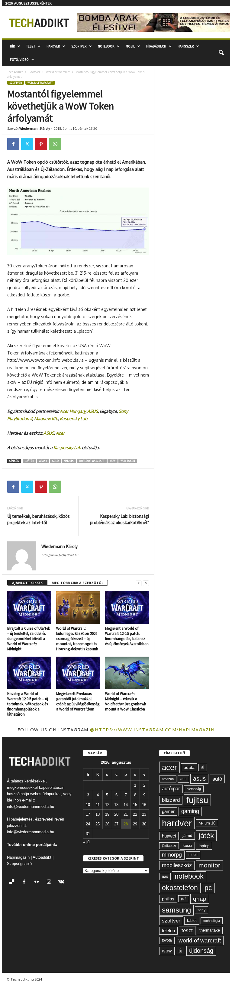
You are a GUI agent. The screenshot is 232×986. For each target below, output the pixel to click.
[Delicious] (13, 882)
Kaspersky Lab (74, 418)
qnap (199, 898)
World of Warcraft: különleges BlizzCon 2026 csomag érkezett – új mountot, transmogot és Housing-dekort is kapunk (77, 638)
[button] (221, 53)
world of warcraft (92, 460)
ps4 (183, 898)
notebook (189, 876)
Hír (12, 46)
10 (88, 804)
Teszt (30, 46)
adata (189, 767)
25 (97, 824)
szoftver (171, 921)
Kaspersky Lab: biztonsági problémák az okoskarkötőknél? (119, 519)
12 (107, 804)
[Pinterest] (41, 144)
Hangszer (186, 46)
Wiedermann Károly (34, 128)
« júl (86, 842)
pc (208, 888)
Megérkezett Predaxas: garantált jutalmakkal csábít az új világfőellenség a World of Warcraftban (77, 701)
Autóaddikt (42, 857)
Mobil (130, 46)
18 (97, 814)
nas (165, 876)
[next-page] (146, 583)
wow (112, 460)
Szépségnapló (19, 863)
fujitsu (197, 800)
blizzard (171, 800)
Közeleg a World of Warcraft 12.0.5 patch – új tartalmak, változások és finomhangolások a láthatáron (27, 704)
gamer (168, 811)
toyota (167, 940)
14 (126, 804)
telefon (168, 930)
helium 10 (206, 823)
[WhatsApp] (55, 144)
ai (202, 767)
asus (199, 778)
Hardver (53, 46)
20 (116, 814)
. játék (29, 460)
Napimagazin (18, 857)
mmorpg (69, 460)
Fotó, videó (19, 59)
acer (169, 767)
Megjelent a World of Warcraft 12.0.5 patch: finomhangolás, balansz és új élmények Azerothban (127, 636)
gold (55, 460)
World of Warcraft (58, 72)
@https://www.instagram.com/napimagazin (152, 729)
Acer (60, 433)
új (180, 950)
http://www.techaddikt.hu (59, 555)
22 (135, 814)
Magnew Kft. (46, 418)
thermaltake (209, 930)
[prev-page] (139, 583)
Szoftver (78, 46)
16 (144, 804)
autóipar (171, 789)
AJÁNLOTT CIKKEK (27, 582)
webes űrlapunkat (45, 794)
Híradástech (156, 46)
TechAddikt (15, 72)
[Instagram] (50, 882)
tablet (192, 920)
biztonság (194, 789)
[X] (27, 144)
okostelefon (180, 888)
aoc (183, 779)
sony (201, 910)
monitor (209, 865)
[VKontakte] (62, 882)
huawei (169, 835)
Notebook (106, 46)
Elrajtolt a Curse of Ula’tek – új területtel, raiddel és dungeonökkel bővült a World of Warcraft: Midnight (28, 638)
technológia (211, 920)
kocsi (187, 845)
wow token (128, 460)
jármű (187, 835)
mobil (193, 855)
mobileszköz (177, 865)
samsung (176, 910)
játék (206, 835)
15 (135, 804)
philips (168, 898)
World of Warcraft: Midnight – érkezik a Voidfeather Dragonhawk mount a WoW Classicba (125, 701)
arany (43, 460)
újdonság (201, 950)
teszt (187, 930)
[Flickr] (38, 882)
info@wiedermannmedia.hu (30, 806)
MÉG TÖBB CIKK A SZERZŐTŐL (77, 582)
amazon (168, 779)
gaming (190, 811)
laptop (204, 846)
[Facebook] (13, 144)
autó (217, 779)
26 (107, 824)
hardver (177, 823)
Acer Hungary (72, 411)
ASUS (92, 411)
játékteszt (169, 845)
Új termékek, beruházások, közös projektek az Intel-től (38, 519)
